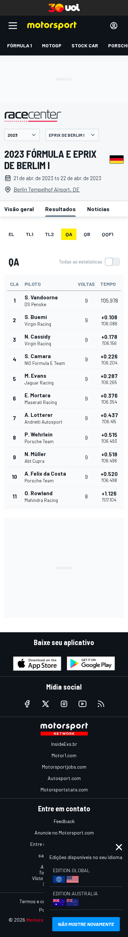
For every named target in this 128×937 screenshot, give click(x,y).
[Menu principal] (12, 25)
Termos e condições (41, 901)
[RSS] (101, 704)
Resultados (60, 208)
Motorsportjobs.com (64, 767)
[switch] (89, 261)
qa (68, 234)
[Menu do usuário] (114, 26)
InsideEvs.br (64, 744)
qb (87, 234)
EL (11, 234)
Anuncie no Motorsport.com (64, 832)
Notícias (98, 208)
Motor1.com (64, 755)
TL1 (29, 234)
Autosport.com (64, 778)
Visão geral (19, 208)
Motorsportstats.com (64, 789)
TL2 (49, 234)
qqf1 (107, 234)
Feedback (64, 821)
